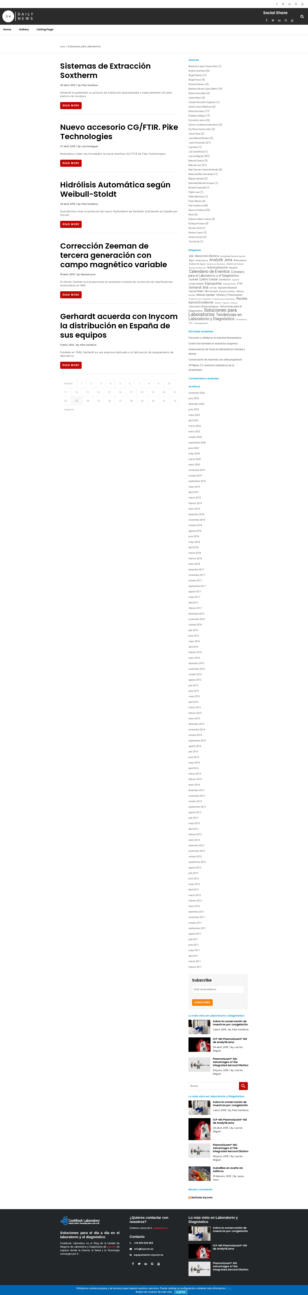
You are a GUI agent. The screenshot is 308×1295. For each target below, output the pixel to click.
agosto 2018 (194, 531)
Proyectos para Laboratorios (224, 299)
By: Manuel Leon (86, 274)
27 (120, 401)
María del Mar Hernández (201, 174)
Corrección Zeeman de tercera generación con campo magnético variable (113, 255)
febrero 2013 (195, 834)
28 (131, 401)
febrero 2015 (195, 713)
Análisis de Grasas (235, 264)
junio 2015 (193, 691)
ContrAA (193, 279)
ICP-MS (213, 287)
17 (131, 392)
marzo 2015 (194, 707)
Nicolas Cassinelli (197, 187)
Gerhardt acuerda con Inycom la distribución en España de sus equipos (119, 325)
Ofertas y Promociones (229, 294)
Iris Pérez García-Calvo (199, 129)
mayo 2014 (194, 762)
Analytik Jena (220, 260)
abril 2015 (193, 702)
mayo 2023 (194, 415)
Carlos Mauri (194, 97)
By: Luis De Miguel (87, 146)
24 (87, 401)
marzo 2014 (194, 773)
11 (65, 392)
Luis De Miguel (195, 156)
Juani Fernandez (196, 142)
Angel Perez (194, 79)
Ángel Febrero (195, 75)
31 (164, 401)
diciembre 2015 (196, 663)
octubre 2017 (195, 580)
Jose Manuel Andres (198, 138)
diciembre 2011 (196, 911)
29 (142, 401)
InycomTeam (196, 291)
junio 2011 (193, 945)
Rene (191, 214)
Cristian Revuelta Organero (202, 102)
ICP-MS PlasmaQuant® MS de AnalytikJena (230, 1040)
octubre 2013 (195, 801)
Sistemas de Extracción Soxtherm (105, 71)
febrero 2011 (195, 967)
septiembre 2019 (197, 481)
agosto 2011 (194, 933)
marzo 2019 (194, 497)
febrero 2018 (195, 558)
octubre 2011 (195, 923)
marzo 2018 (194, 553)
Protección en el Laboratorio (200, 299)
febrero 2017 (195, 608)
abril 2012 (193, 889)
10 (169, 383)
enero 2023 (194, 431)
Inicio (62, 46)
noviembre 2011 (196, 917)
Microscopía (211, 291)
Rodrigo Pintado (196, 223)
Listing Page (45, 29)
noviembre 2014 (196, 729)
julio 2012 (193, 873)
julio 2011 (193, 939)
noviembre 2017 (196, 575)
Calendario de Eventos (209, 271)
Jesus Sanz (194, 133)
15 (109, 392)
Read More (71, 105)
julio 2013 (193, 818)
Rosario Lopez (195, 232)
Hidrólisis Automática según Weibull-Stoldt (115, 189)
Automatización (217, 267)
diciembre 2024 (196, 404)
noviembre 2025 (196, 393)
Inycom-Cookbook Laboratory (203, 124)
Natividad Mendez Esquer (201, 183)
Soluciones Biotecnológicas (204, 306)
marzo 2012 (194, 895)
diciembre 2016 (196, 613)
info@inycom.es (143, 1249)
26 (109, 401)
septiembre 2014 (197, 740)
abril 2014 (193, 768)
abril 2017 (193, 602)
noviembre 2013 (196, 796)
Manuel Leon (194, 165)
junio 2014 (193, 757)
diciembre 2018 (196, 514)
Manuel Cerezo (196, 160)
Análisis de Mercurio (197, 268)
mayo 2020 (194, 453)
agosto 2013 (194, 812)
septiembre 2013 (197, 807)
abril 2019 (193, 492)
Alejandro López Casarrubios (203, 66)
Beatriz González (197, 93)
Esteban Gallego (196, 115)
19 (153, 392)
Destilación (225, 279)
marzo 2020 (194, 459)
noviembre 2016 (196, 619)
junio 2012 (193, 878)
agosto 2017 (194, 591)
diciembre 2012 (196, 845)
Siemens (234, 303)
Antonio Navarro (196, 84)
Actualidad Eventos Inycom (232, 256)
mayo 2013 (194, 823)
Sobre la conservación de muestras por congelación (230, 1022)
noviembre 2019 (196, 470)
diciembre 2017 (196, 569)
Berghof (233, 267)
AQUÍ (228, 1288)
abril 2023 (193, 420)
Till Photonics (241, 319)
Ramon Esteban (196, 210)
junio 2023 (193, 409)
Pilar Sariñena (195, 205)
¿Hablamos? (160, 1228)
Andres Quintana (197, 70)
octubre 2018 (195, 525)
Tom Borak (194, 241)
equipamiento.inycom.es (148, 1254)
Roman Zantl (195, 228)
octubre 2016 (195, 624)
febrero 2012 (195, 900)
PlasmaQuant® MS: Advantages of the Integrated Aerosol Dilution (230, 1062)
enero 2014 (194, 785)
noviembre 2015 (196, 669)
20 (164, 392)
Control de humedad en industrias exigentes (213, 343)
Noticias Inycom (202, 1197)
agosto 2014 (194, 746)
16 (120, 392)
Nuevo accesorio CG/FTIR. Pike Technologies (119, 132)
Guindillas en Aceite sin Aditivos (228, 1169)
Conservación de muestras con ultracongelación (215, 359)
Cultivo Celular (208, 279)
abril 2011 (193, 956)
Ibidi (205, 287)
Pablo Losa (194, 192)
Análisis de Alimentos (216, 264)
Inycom (111, 1246)
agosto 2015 (194, 680)
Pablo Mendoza (196, 196)
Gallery (24, 29)
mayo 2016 (194, 641)
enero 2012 (194, 906)
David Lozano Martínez (200, 106)
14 (98, 392)
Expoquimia (213, 283)
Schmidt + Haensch (222, 303)
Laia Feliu (193, 147)
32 (175, 401)
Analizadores (202, 260)
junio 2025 (193, 398)
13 (87, 392)
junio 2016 (193, 635)
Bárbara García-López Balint (202, 88)
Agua (191, 260)
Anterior (68, 383)
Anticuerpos (240, 260)
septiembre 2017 (197, 586)
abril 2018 (193, 547)
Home (7, 29)
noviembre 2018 (196, 520)
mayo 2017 (194, 597)
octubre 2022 (195, 437)
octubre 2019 (195, 475)
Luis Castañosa (196, 151)
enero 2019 (194, 508)
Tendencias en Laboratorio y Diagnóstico (215, 316)
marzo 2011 (194, 961)
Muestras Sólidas (227, 291)
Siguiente (69, 409)
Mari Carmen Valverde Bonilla (203, 169)
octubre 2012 (195, 856)
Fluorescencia (229, 284)
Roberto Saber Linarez (199, 219)
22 (65, 401)
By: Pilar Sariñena (87, 85)
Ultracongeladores (201, 323)
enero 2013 (194, 840)
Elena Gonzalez (196, 111)
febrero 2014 (195, 779)
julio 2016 (193, 630)
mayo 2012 (194, 884)
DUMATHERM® (196, 284)
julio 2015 (193, 685)
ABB (191, 256)
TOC (191, 323)
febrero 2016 (195, 652)
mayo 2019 (194, 486)
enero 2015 (194, 718)
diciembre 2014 (196, 724)
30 (153, 401)
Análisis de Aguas (197, 264)
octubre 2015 (195, 674)
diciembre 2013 (196, 790)
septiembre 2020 (197, 442)
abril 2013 (193, 829)
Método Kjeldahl (205, 294)
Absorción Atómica (207, 256)
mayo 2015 (194, 696)
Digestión (235, 280)
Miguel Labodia (196, 178)
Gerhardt (195, 287)
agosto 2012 (194, 867)
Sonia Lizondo (195, 237)
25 (98, 401)
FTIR (239, 283)
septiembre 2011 (197, 928)
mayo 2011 (194, 950)
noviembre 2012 (196, 851)
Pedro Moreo (195, 201)
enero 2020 (194, 464)
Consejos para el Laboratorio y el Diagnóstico (216, 273)
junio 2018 (193, 536)
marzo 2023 (194, 426)
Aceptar (180, 1292)
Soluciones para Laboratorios (212, 312)
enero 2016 (194, 658)
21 (174, 392)
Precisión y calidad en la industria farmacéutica (214, 337)
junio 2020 (193, 448)
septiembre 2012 (197, 862)
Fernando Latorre (197, 120)
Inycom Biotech (227, 287)
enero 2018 (194, 564)
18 (142, 392)
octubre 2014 (195, 735)
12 (76, 392)
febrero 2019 (195, 503)
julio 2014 (193, 751)
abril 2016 (193, 646)
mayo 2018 (194, 542)
